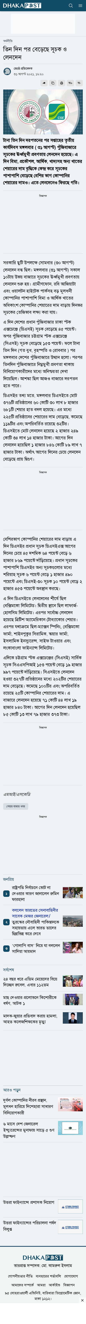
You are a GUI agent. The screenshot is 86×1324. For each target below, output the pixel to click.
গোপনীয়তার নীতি (20, 1276)
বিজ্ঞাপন (69, 1285)
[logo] (22, 5)
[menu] (79, 5)
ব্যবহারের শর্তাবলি (48, 1276)
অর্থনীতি (8, 41)
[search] (71, 5)
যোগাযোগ (71, 1276)
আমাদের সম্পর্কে (22, 1285)
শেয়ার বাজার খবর (15, 806)
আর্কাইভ (54, 1285)
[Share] (44, 83)
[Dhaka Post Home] (43, 1258)
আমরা (41, 1285)
